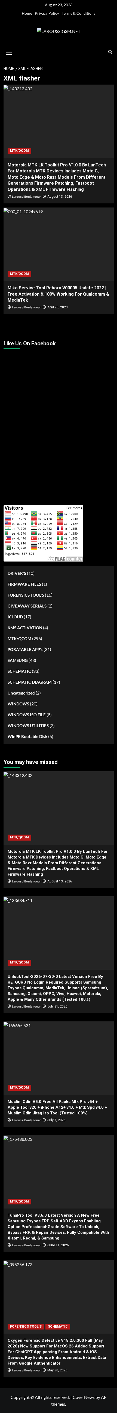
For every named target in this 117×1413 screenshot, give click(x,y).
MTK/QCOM (19, 151)
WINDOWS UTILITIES (28, 725)
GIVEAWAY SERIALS (27, 605)
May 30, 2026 (57, 1370)
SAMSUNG (18, 660)
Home (27, 13)
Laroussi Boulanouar (26, 196)
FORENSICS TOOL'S (26, 595)
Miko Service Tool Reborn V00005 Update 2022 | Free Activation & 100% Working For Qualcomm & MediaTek (58, 294)
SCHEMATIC (19, 671)
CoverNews (84, 1397)
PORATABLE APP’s (25, 649)
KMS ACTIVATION (25, 627)
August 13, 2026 (59, 197)
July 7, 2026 (56, 1120)
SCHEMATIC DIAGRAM (30, 682)
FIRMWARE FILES (24, 584)
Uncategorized (21, 692)
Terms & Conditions (78, 13)
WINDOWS (18, 703)
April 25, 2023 (57, 307)
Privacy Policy (47, 13)
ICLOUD (15, 616)
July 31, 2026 (57, 1006)
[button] (9, 51)
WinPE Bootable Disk (27, 736)
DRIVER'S (17, 573)
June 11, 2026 (58, 1245)
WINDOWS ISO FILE (27, 714)
